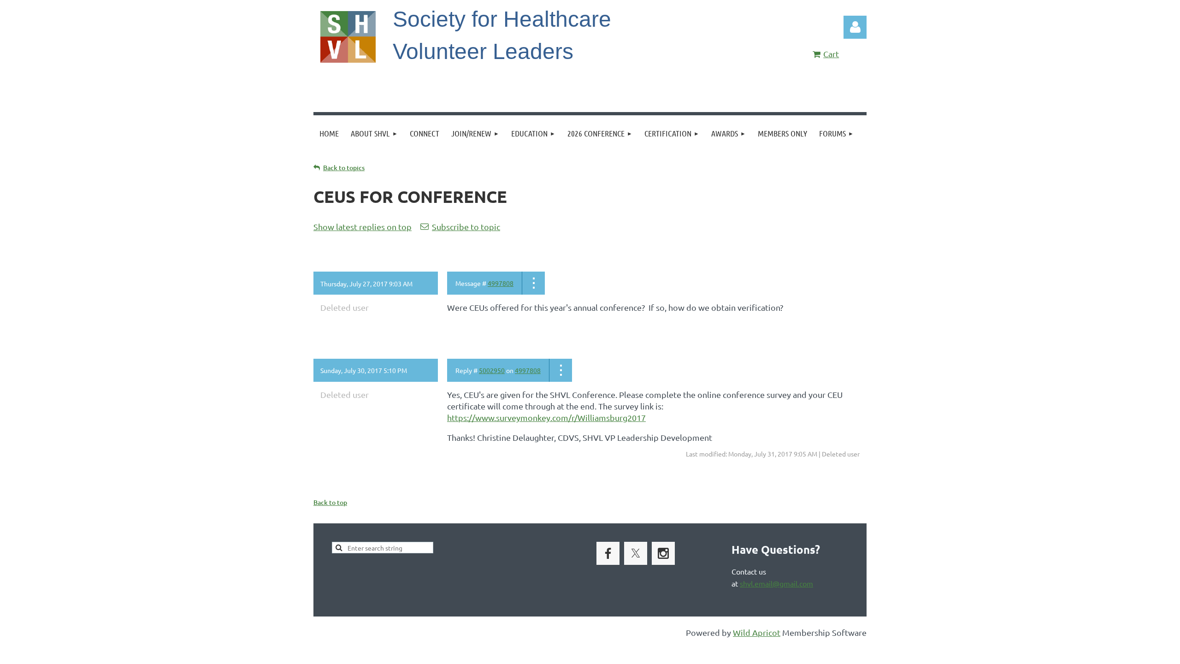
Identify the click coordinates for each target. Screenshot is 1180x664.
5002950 (492, 370)
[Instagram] (663, 553)
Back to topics (344, 167)
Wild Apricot (756, 632)
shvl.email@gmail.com (776, 583)
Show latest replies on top (362, 226)
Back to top (330, 502)
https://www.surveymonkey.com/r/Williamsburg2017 (546, 417)
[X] (635, 553)
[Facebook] (608, 553)
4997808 (500, 283)
